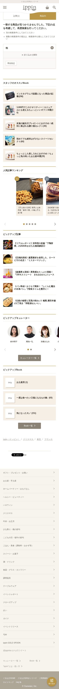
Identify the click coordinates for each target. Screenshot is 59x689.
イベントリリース (10, 626)
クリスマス (8, 513)
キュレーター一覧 (10, 661)
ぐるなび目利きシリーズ (27, 678)
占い (5, 610)
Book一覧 (34, 661)
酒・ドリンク (8, 562)
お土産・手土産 (9, 481)
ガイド (6, 618)
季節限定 (11, 63)
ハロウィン (8, 505)
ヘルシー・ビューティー (13, 497)
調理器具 (7, 578)
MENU (5, 7)
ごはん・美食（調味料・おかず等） (18, 545)
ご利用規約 (43, 678)
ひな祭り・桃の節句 (11, 529)
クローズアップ (9, 602)
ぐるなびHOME (9, 678)
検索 (54, 7)
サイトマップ (8, 682)
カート (47, 7)
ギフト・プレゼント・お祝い (15, 473)
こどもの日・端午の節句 (13, 537)
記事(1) (16, 16)
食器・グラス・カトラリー (14, 570)
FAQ (17, 682)
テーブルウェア (9, 586)
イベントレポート (10, 594)
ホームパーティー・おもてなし (16, 489)
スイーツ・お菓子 (10, 554)
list (25, 455)
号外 (5, 635)
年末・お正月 (8, 521)
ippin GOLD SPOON (11, 643)
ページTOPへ (29, 447)
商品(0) (43, 16)
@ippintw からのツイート (14, 650)
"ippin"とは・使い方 (11, 666)
